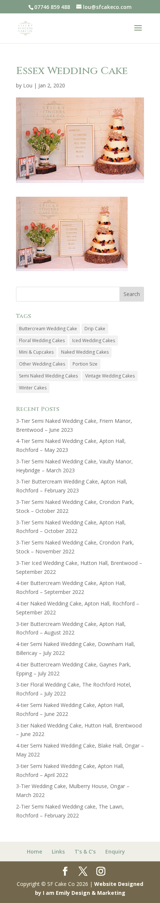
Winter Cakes (33, 388)
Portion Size (85, 364)
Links (58, 851)
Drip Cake (94, 328)
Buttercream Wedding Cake (48, 328)
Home (34, 851)
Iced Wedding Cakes (93, 340)
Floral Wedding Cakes (42, 340)
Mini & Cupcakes (36, 352)
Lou (27, 85)
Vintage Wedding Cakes (110, 376)
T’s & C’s (85, 851)
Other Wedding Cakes (42, 364)
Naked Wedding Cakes (85, 352)
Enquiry (115, 851)
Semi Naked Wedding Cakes (48, 376)
